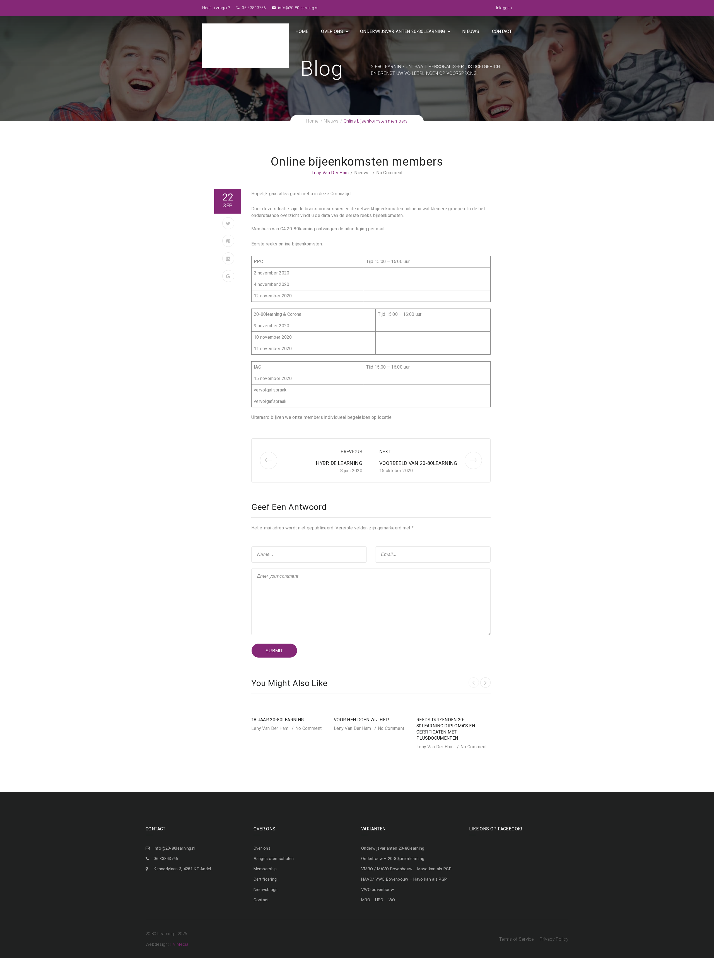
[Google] (228, 276)
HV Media (179, 944)
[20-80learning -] (245, 45)
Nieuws (470, 31)
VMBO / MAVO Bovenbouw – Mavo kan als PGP (406, 868)
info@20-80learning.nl (297, 8)
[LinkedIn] (228, 258)
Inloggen (504, 8)
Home (301, 31)
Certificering (265, 879)
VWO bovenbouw (377, 889)
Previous (351, 451)
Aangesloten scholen (274, 858)
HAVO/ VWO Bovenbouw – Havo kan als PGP (404, 879)
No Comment (389, 172)
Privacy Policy (554, 939)
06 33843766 (253, 8)
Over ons (332, 31)
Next (384, 451)
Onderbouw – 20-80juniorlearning (392, 858)
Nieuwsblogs (266, 889)
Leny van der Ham (330, 172)
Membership (265, 868)
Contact (502, 31)
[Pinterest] (228, 241)
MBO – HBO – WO (378, 899)
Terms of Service (516, 939)
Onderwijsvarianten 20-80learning (402, 31)
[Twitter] (228, 223)
